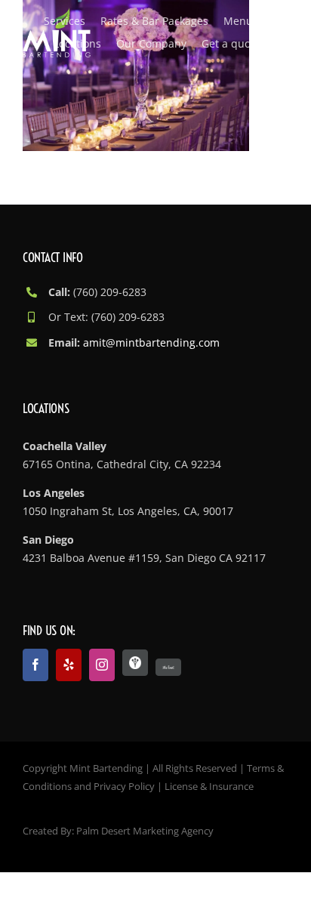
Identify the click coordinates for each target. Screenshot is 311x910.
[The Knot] (168, 667)
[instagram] (102, 665)
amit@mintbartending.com (151, 342)
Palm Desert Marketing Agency (145, 831)
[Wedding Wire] (135, 662)
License (181, 786)
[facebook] (35, 665)
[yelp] (69, 665)
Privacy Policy (124, 786)
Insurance (231, 786)
